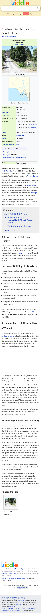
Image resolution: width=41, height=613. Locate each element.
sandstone (32, 312)
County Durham (24, 253)
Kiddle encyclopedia (19, 569)
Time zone (5, 115)
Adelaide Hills (20, 135)
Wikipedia (18, 604)
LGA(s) (4, 132)
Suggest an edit (22, 587)
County (4, 138)
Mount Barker (33, 124)
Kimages (19, 14)
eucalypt (34, 193)
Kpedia (26, 14)
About (17, 608)
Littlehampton (32, 128)
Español (32, 14)
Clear (33, 8)
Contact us (31, 608)
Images (13, 14)
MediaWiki (12, 606)
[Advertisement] (20, 21)
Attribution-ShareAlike (9, 573)
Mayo (17, 144)
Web (8, 14)
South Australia (19, 45)
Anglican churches (8, 336)
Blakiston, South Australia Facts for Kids (15, 578)
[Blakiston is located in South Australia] (19, 88)
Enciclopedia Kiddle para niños (11, 610)
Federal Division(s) (8, 144)
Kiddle (3, 608)
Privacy (23, 608)
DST (11, 118)
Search (37, 8)
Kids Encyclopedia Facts (9, 36)
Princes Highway (33, 176)
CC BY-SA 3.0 (22, 601)
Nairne (14, 152)
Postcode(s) (6, 112)
